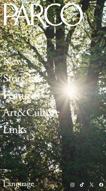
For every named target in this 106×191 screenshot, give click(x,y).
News (15, 61)
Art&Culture (31, 112)
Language (18, 184)
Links (15, 129)
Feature (19, 95)
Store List (23, 78)
